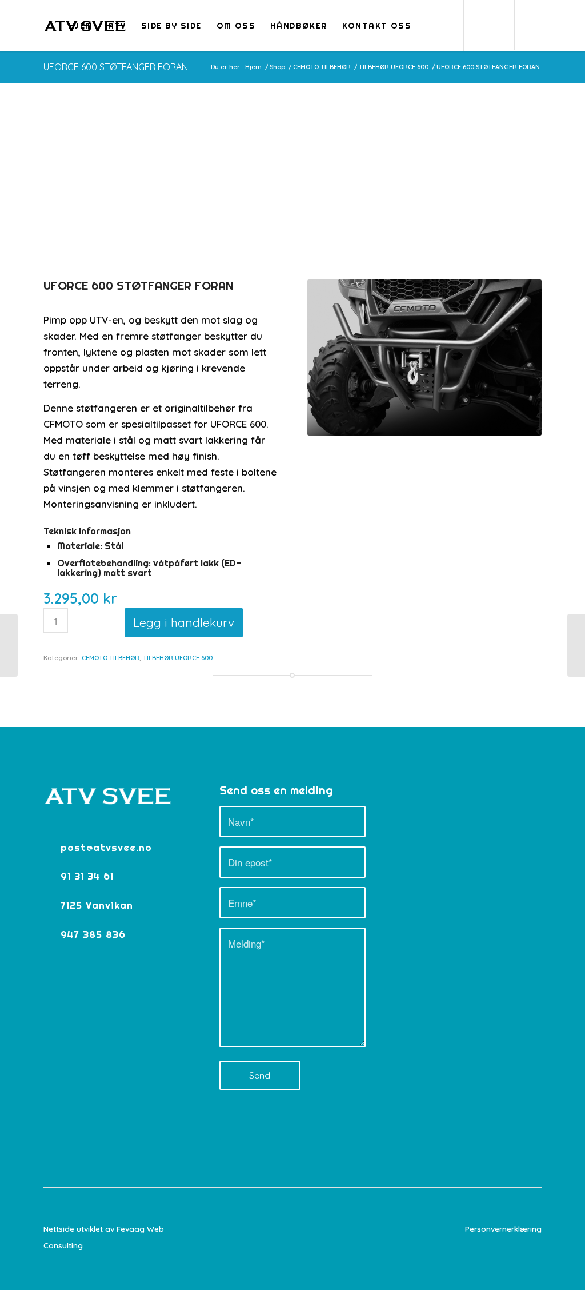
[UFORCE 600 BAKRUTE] (9, 645)
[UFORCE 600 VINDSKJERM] (576, 645)
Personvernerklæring (503, 1228)
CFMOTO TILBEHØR (110, 658)
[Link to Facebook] (533, 25)
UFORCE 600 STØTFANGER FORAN (115, 67)
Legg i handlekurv (183, 622)
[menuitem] (81, 25)
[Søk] (429, 25)
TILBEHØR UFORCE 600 (178, 658)
